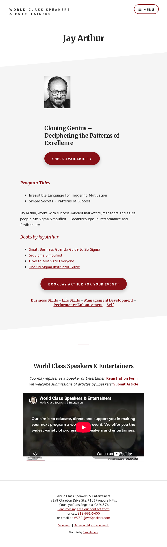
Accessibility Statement (91, 525)
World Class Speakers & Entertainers (39, 12)
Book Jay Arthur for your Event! (83, 284)
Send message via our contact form (84, 509)
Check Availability (72, 159)
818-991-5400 (89, 513)
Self (110, 305)
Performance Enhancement (78, 305)
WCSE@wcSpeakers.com (92, 517)
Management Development (108, 300)
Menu (149, 9)
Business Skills (44, 300)
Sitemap (64, 525)
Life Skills (71, 300)
